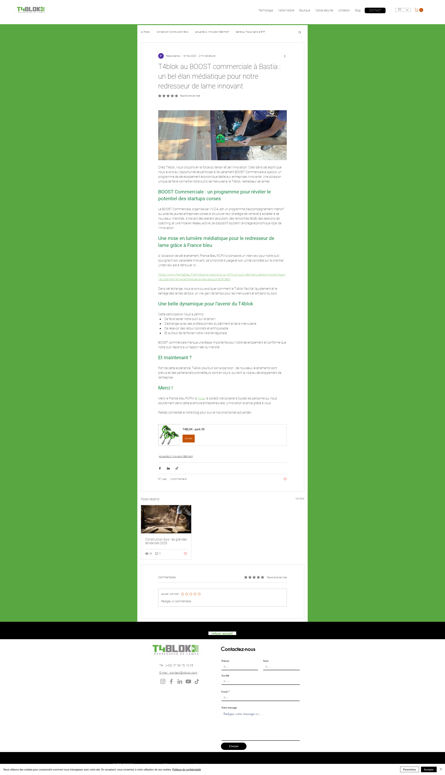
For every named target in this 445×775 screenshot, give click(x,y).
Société (225, 675)
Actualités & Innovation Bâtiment (212, 31)
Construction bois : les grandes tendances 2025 (166, 541)
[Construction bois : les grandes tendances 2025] (166, 519)
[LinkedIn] (179, 681)
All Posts (145, 31)
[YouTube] (188, 681)
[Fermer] (441, 769)
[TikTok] (196, 681)
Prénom (225, 661)
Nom (266, 661)
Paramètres (409, 769)
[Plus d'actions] (285, 56)
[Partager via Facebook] (159, 468)
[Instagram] (162, 681)
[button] (419, 10)
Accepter (429, 769)
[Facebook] (171, 681)
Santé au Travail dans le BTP (250, 31)
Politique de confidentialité (186, 769)
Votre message (229, 707)
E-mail (224, 692)
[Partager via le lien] (177, 468)
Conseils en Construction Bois (172, 31)
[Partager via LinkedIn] (168, 468)
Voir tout (299, 498)
